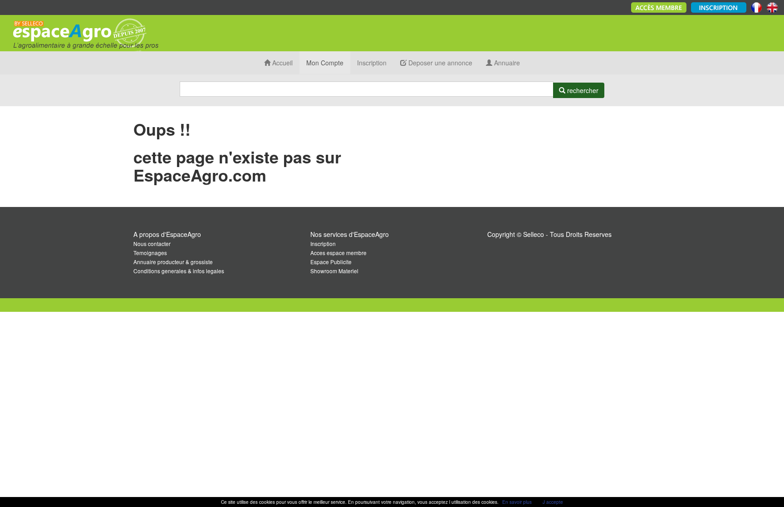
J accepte (553, 502)
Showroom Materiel (334, 271)
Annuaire (506, 62)
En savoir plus (517, 502)
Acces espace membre (338, 252)
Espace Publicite (331, 262)
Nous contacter (152, 243)
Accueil (281, 62)
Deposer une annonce (439, 62)
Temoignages (150, 252)
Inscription (372, 62)
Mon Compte (324, 62)
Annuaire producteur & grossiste (173, 262)
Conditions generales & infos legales (178, 271)
